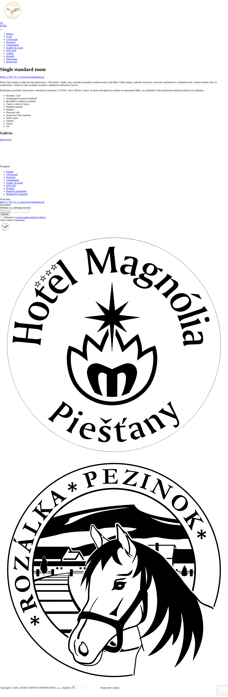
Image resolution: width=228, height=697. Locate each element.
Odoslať (4, 214)
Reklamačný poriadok (17, 194)
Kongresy (11, 42)
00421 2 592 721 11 (10, 77)
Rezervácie (11, 61)
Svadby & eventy (14, 47)
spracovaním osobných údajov (31, 217)
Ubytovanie (12, 39)
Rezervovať (6, 139)
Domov (10, 33)
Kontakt (10, 56)
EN (1, 25)
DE (5, 25)
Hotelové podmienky (16, 191)
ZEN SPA (11, 50)
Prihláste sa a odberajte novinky (15, 207)
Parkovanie (11, 59)
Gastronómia (12, 45)
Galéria (9, 53)
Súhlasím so (25, 217)
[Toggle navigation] (1, 29)
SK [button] (1, 23)
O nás (9, 36)
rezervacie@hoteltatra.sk (32, 77)
